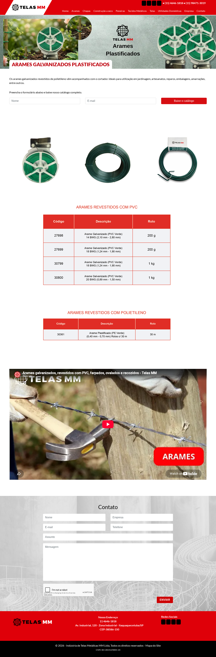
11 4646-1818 (108, 621)
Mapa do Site (153, 645)
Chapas (86, 10)
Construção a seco (103, 10)
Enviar (165, 599)
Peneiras (120, 10)
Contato (201, 10)
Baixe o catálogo (184, 100)
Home (65, 10)
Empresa (189, 10)
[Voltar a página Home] (28, 7)
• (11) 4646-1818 (172, 3)
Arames (76, 10)
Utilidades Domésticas (169, 10)
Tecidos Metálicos (137, 10)
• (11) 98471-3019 (194, 3)
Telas (152, 10)
